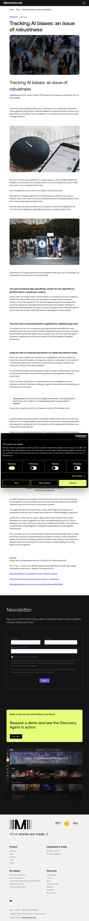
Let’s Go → (16, 736)
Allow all (73, 483)
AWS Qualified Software (30, 910)
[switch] (33, 468)
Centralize (13, 851)
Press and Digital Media (18, 887)
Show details (77, 476)
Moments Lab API (53, 851)
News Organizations (16, 878)
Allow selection (44, 483)
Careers (49, 878)
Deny (16, 483)
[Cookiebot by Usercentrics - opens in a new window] (77, 436)
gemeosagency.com (29, 917)
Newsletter (50, 890)
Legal (11, 910)
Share (12, 860)
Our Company (51, 875)
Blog (17, 9)
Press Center (51, 893)
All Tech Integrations (54, 854)
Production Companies (17, 875)
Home (12, 9)
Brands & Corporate (16, 884)
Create (12, 863)
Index (11, 854)
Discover (13, 857)
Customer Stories (53, 884)
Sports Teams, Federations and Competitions (25, 881)
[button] (84, 3)
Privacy (17, 910)
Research (50, 887)
